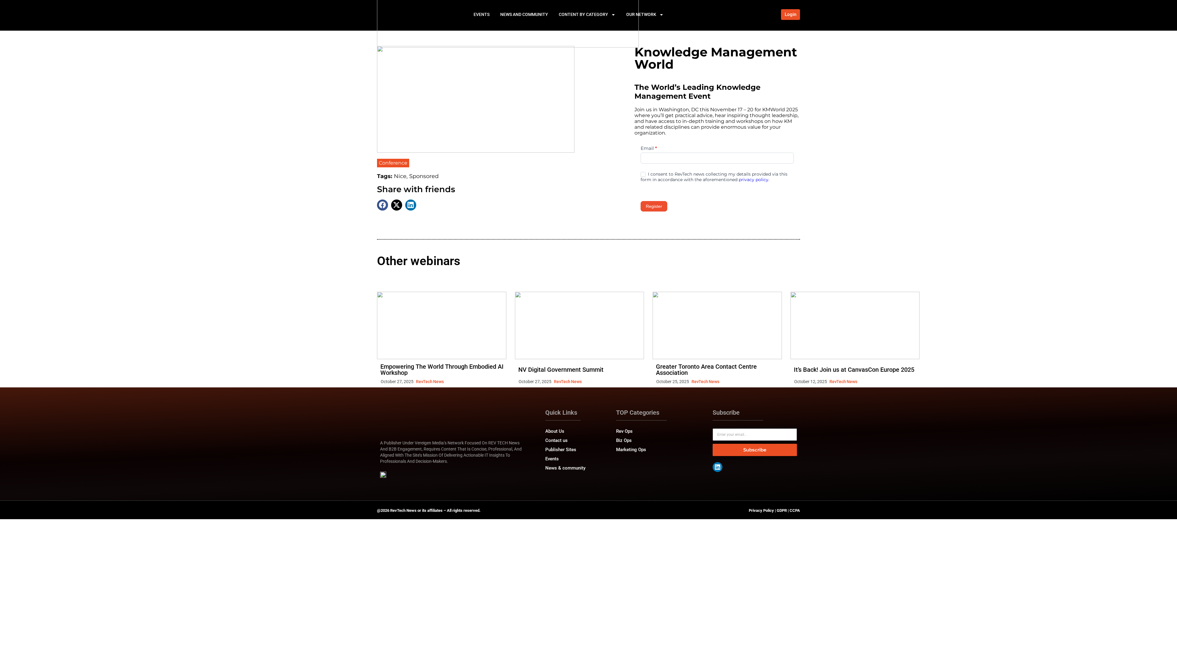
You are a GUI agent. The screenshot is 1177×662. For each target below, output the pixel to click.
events (481, 14)
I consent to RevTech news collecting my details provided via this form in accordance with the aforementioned (714, 176)
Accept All (120, 636)
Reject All (80, 636)
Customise (40, 636)
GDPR (782, 510)
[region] (79, 614)
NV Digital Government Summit (561, 369)
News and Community (524, 14)
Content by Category (583, 14)
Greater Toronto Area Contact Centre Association (706, 369)
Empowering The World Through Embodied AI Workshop (442, 369)
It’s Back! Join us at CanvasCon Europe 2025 (854, 369)
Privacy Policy (761, 510)
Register (654, 206)
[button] (382, 205)
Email (649, 148)
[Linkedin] (717, 467)
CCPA (795, 510)
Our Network (641, 14)
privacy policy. (754, 179)
